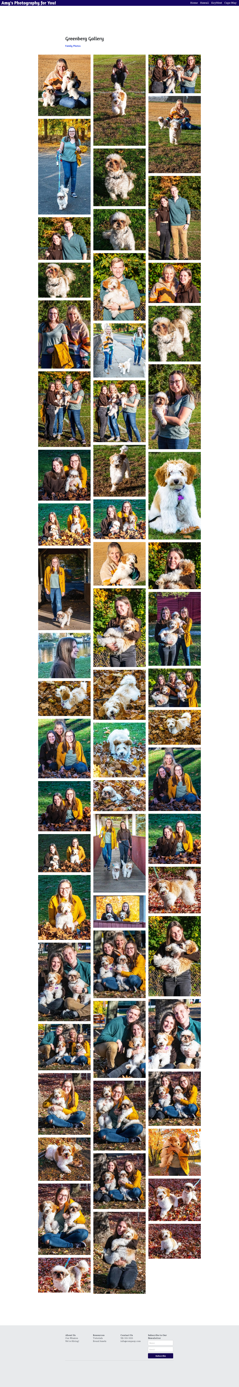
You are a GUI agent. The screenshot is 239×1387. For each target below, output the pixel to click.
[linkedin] (165, 1376)
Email (152, 1349)
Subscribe (160, 1355)
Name (152, 1342)
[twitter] (158, 1376)
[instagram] (172, 1376)
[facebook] (151, 1376)
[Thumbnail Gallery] (64, 85)
